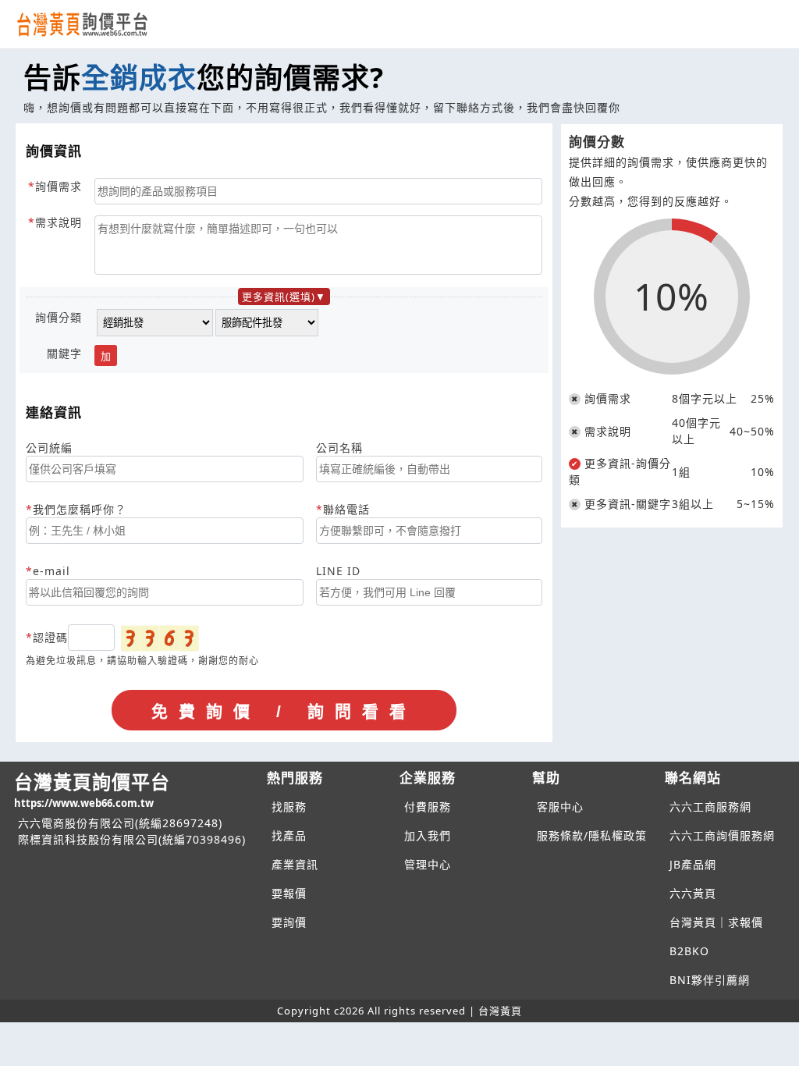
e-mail (51, 570)
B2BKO (689, 950)
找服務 (289, 806)
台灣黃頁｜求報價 (716, 922)
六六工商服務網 (710, 806)
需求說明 (58, 222)
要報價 (289, 893)
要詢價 (289, 922)
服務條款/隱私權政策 (592, 835)
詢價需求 (58, 186)
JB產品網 (692, 864)
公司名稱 (339, 447)
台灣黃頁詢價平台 (92, 789)
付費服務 (427, 806)
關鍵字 (64, 353)
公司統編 (49, 447)
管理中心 (427, 864)
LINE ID (338, 570)
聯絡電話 (346, 509)
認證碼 (50, 637)
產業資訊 (295, 864)
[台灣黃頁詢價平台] (97, 24)
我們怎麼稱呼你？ (79, 509)
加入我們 (427, 835)
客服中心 (560, 806)
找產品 (289, 835)
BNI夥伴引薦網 (709, 979)
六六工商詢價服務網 (722, 835)
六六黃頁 (692, 893)
